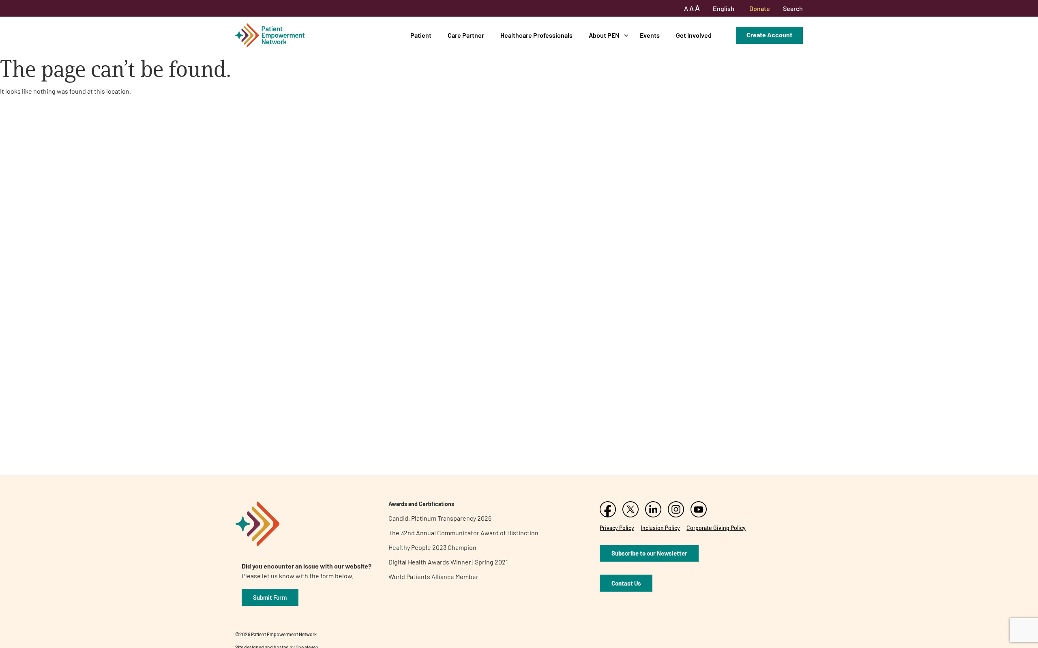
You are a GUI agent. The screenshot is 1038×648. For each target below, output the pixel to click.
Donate (759, 8)
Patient (420, 35)
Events (650, 35)
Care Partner (466, 35)
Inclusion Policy (660, 527)
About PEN (604, 35)
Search (793, 8)
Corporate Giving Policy (716, 527)
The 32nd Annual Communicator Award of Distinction (463, 532)
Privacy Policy (617, 527)
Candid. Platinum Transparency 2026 (439, 518)
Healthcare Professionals (536, 35)
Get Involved (694, 35)
